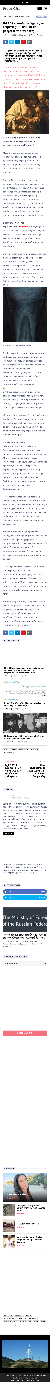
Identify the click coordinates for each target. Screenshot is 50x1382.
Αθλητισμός (8, 1315)
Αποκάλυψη (33, 1318)
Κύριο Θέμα (34, 749)
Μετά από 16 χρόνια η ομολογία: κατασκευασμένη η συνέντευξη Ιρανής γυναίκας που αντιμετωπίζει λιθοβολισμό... (25, 71)
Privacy (29, 1380)
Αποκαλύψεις (19, 1315)
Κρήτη (43, 1321)
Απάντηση (8, 833)
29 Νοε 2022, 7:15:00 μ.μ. (21, 798)
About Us (20, 1380)
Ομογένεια (7, 1321)
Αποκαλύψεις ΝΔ (9, 1325)
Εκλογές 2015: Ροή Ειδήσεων (22, 1321)
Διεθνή (6, 749)
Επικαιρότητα (23, 749)
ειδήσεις (28, 1315)
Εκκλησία (14, 749)
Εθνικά (36, 1321)
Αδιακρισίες (22, 1318)
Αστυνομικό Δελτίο (10, 1318)
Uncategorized (23, 17)
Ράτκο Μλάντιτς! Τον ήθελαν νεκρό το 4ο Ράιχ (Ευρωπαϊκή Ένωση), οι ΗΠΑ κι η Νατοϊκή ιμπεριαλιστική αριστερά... (25, 83)
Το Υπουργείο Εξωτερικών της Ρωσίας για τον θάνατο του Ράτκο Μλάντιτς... (24, 936)
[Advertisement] (25, 998)
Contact (37, 1380)
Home (12, 1380)
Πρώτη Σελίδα (36, 35)
